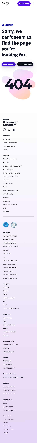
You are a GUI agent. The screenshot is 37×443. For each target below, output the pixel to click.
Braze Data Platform (9, 159)
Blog (4, 321)
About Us (6, 287)
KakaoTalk (6, 211)
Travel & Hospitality (9, 243)
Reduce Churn (7, 271)
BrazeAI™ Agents (8, 169)
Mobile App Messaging (10, 190)
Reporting (6, 180)
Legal (5, 305)
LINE (4, 208)
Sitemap (5, 432)
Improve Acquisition (9, 267)
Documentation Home (10, 345)
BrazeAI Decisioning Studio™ (12, 166)
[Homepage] (5, 3)
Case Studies (7, 318)
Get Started (24, 3)
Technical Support (9, 410)
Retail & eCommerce (10, 236)
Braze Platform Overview (11, 143)
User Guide (6, 348)
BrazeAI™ (6, 162)
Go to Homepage (8, 64)
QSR (4, 257)
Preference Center (8, 429)
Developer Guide (8, 352)
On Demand (7, 253)
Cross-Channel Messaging (11, 173)
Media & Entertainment (10, 246)
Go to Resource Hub (25, 64)
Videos (5, 328)
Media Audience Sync (10, 204)
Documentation (8, 341)
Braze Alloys (7, 361)
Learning (6, 335)
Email (5, 187)
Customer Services (9, 390)
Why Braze (6, 139)
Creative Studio (8, 183)
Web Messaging (8, 194)
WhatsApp (6, 201)
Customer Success (9, 394)
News (5, 294)
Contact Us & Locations (11, 308)
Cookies (5, 422)
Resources (6, 314)
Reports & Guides (9, 325)
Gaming (5, 250)
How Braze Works (9, 146)
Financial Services (9, 239)
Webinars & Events (9, 332)
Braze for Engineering (10, 278)
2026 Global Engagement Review (14, 377)
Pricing (5, 149)
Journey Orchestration (10, 176)
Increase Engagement (10, 274)
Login (5, 403)
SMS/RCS (6, 197)
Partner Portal (7, 364)
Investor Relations (9, 298)
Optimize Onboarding (10, 260)
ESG (4, 301)
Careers (5, 291)
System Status (8, 406)
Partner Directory (8, 368)
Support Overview (9, 387)
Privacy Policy (7, 426)
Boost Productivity (9, 264)
